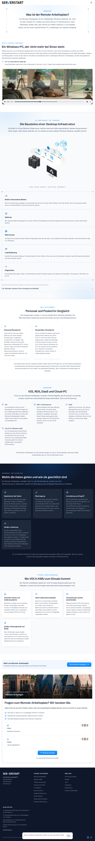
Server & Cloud (38, 790)
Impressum (68, 785)
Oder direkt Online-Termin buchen (49, 758)
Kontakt (67, 779)
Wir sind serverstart (70, 776)
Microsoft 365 (38, 779)
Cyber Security (38, 796)
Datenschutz (68, 788)
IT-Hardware (37, 788)
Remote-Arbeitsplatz (40, 776)
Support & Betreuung (40, 793)
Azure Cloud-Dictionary (41, 285)
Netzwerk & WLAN (39, 785)
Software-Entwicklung (40, 802)
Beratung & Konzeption (41, 799)
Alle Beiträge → (7, 830)
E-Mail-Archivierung (40, 782)
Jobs (66, 782)
